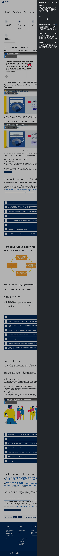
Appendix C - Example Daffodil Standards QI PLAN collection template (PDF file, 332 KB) (22, 479)
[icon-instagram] (16, 553)
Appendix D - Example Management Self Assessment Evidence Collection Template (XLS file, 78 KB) (24, 480)
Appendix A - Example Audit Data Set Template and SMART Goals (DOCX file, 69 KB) (21, 477)
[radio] (15, 517)
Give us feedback (34, 535)
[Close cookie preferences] (56, 2)
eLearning (20, 528)
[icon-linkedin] (17, 553)
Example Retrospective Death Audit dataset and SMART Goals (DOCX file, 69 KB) (21, 189)
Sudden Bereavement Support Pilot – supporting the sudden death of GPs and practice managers (24, 483)
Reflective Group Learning (36, 25)
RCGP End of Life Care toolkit (26, 385)
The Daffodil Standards (18, 7)
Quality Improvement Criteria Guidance (21, 26)
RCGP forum (20, 535)
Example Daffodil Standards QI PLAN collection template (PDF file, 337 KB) (19, 192)
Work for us (33, 530)
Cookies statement (9, 536)
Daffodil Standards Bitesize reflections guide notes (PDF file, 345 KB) (17, 500)
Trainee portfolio (21, 530)
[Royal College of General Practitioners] (6, 2)
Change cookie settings (10, 538)
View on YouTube (8, 171)
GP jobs (19, 534)
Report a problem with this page (31, 517)
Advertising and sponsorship (34, 537)
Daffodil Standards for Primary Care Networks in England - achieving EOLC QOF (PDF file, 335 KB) (23, 485)
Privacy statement (9, 535)
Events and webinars (8, 25)
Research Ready (21, 541)
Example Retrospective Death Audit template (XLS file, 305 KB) (17, 190)
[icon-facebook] (12, 553)
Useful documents (8, 39)
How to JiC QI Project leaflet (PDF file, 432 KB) (14, 482)
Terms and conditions (10, 533)
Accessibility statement (10, 528)
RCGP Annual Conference (21, 544)
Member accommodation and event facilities (22, 538)
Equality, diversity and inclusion (35, 533)
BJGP (19, 532)
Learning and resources (10, 7)
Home (5, 7)
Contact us (33, 528)
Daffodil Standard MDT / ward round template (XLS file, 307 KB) (22, 506)
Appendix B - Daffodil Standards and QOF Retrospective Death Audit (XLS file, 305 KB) (22, 478)
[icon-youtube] (14, 553)
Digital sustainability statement (9, 531)
